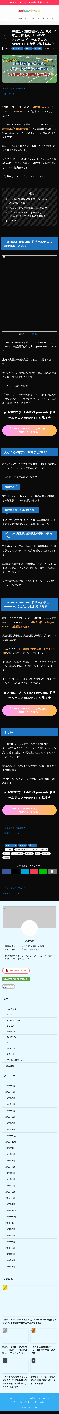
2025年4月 (10, 1185)
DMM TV (11, 1031)
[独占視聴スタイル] (29, 10)
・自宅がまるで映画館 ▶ (14, 88)
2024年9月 (10, 1229)
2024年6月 (10, 1242)
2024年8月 (10, 1235)
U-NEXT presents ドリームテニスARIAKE (31, 849)
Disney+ (10, 1026)
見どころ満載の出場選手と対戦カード (29, 207)
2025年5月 (10, 1179)
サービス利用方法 (15, 1060)
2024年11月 (10, 1217)
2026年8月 (10, 1085)
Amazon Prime (13, 1020)
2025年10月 (10, 1148)
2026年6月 (10, 1098)
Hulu (9, 1043)
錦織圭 (6, 858)
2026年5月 (10, 1104)
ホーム (13, 1398)
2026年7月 (10, 1092)
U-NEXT (28, 48)
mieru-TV (11, 1048)
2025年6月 (10, 1173)
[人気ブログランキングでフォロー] (16, 980)
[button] (6, 871)
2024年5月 (10, 1248)
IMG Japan (35, 334)
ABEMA (10, 1015)
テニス (6, 854)
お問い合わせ (40, 1402)
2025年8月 (10, 1160)
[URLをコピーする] (52, 871)
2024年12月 (10, 1210)
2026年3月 (10, 1117)
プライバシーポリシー (22, 1402)
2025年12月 (10, 1135)
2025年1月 (10, 1204)
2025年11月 (10, 1142)
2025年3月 (10, 1192)
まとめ (12, 221)
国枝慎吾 (29, 854)
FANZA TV (11, 1037)
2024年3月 (10, 1254)
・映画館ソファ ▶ (10, 94)
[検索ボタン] (53, 10)
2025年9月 (10, 1154)
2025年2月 (10, 1198)
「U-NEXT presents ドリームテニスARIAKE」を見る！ (29, 430)
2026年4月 (10, 1110)
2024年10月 (10, 1223)
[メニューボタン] (5, 10)
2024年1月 (10, 1266)
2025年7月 (10, 1167)
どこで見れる (17, 854)
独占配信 (38, 48)
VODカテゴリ (17, 48)
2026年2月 (10, 1123)
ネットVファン (45, 1398)
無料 (37, 854)
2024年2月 (10, 1260)
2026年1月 (10, 1129)
